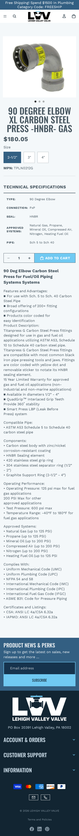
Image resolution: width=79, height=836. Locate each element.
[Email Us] (33, 797)
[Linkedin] (39, 829)
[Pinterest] (47, 829)
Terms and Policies (40, 819)
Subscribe (39, 680)
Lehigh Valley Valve (44, 810)
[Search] (14, 16)
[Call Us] (45, 797)
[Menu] (5, 16)
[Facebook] (31, 829)
